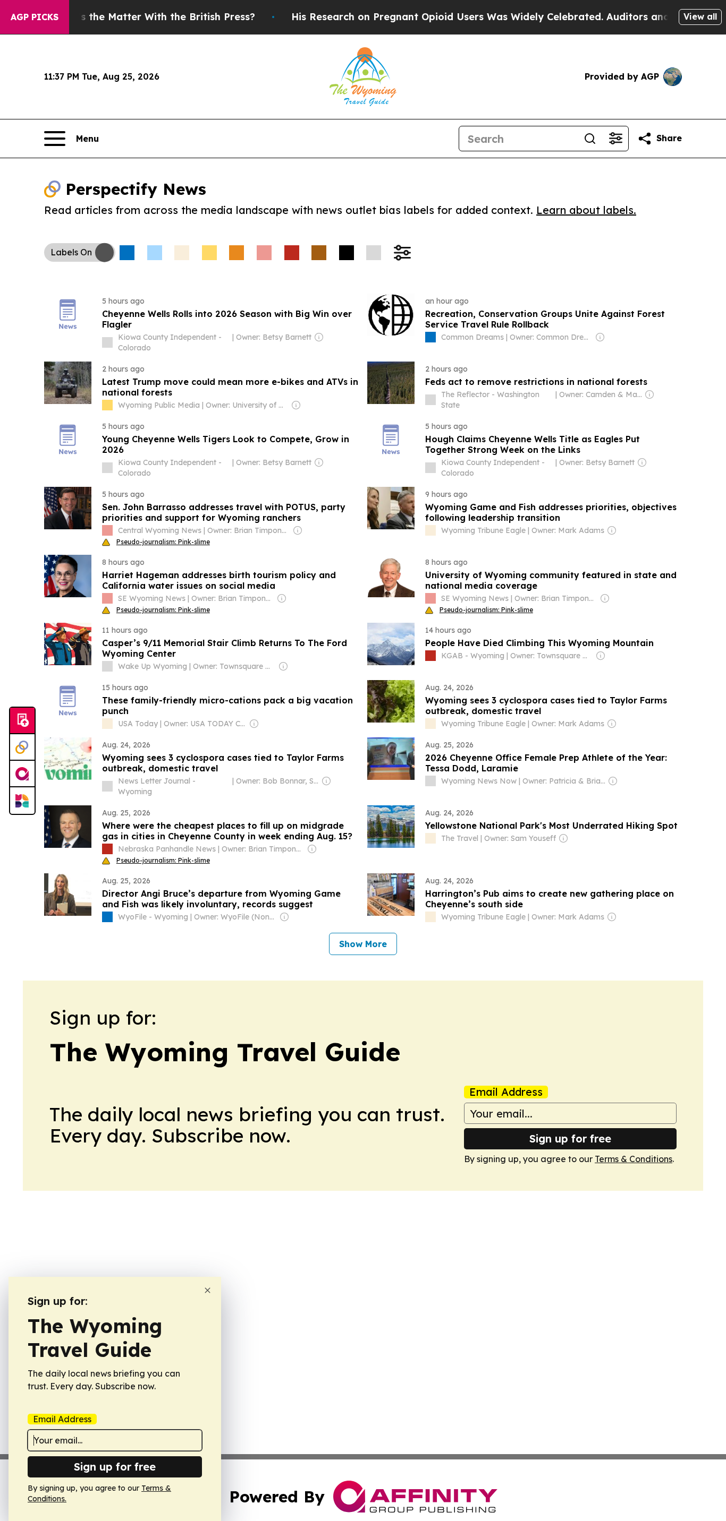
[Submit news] (22, 721)
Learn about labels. (586, 210)
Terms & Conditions (633, 1159)
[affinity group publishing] (22, 774)
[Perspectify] (22, 747)
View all (700, 16)
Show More (363, 944)
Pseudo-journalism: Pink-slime (163, 542)
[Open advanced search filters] (615, 138)
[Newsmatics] (22, 800)
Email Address (506, 1092)
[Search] (590, 138)
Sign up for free (570, 1138)
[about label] (107, 342)
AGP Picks (34, 17)
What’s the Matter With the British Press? (153, 17)
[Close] (207, 1290)
